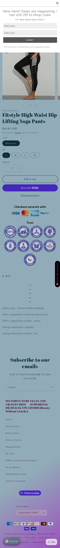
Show (57, 274)
